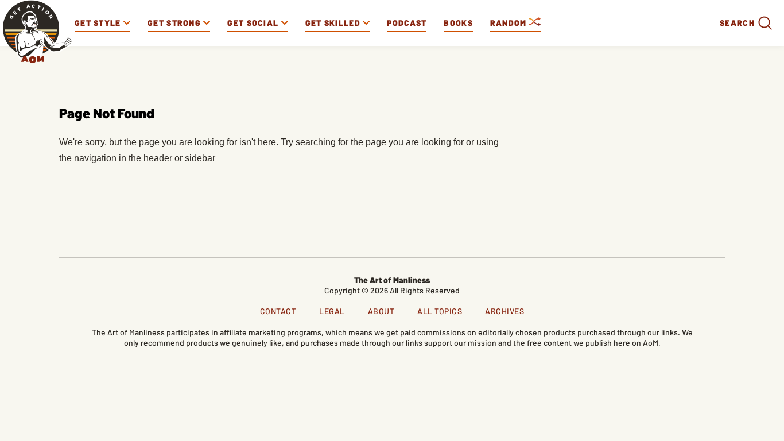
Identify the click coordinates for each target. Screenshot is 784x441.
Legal (332, 311)
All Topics (439, 311)
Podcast (406, 23)
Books (458, 23)
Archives (504, 311)
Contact (278, 311)
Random (509, 23)
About (381, 311)
